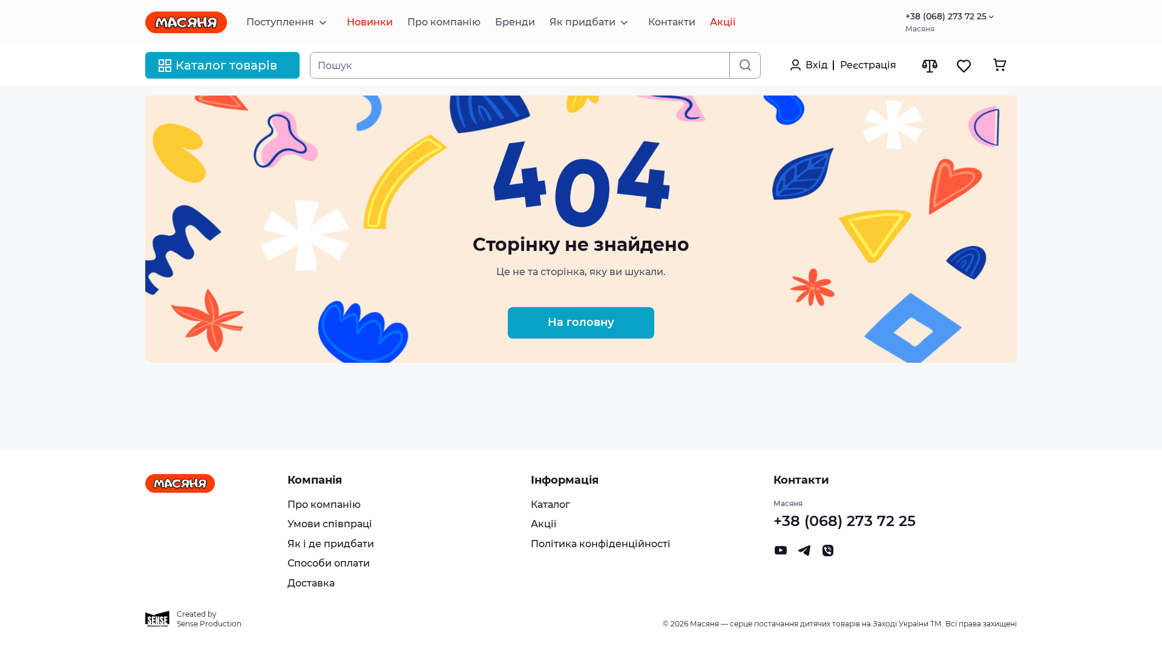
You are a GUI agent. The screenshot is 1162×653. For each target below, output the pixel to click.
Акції (543, 524)
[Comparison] (929, 65)
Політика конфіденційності (601, 544)
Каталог (550, 504)
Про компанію (324, 504)
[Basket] (999, 65)
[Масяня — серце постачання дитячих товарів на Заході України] (186, 22)
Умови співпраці (329, 524)
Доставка (311, 583)
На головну (581, 322)
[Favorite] (964, 65)
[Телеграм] (804, 553)
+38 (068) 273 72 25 (945, 16)
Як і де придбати (330, 544)
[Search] (744, 65)
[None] (828, 553)
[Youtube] (780, 553)
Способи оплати (328, 563)
